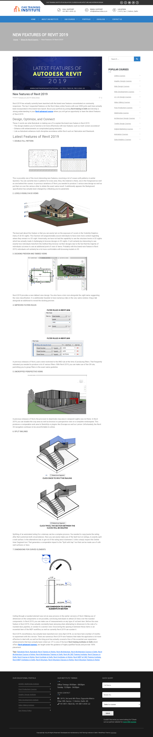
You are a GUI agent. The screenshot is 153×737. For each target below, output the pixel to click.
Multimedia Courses (121, 113)
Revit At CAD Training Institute (75, 654)
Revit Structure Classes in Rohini (61, 660)
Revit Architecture (63, 652)
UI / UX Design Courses (122, 97)
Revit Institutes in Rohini (62, 657)
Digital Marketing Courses (123, 129)
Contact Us (117, 19)
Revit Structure (41, 660)
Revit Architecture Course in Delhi (84, 652)
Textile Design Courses (122, 123)
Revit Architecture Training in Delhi (49, 654)
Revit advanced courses (27, 645)
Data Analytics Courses (122, 139)
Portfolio (86, 19)
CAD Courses (70, 19)
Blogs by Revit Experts (29, 39)
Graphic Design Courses (123, 81)
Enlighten (113, 732)
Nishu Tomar (36, 98)
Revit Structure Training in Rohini (87, 660)
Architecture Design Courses (124, 118)
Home (33, 19)
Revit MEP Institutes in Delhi (24, 660)
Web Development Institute (28, 700)
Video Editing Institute (26, 705)
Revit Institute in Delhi (44, 657)
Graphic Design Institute (27, 694)
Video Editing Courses (122, 102)
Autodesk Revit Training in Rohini (43, 652)
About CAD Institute (50, 19)
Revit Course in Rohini (26, 657)
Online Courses (119, 76)
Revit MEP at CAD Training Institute (87, 657)
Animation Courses (121, 134)
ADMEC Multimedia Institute (28, 684)
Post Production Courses (123, 108)
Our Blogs (101, 19)
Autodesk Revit (23, 652)
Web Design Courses (121, 86)
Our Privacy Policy (24, 710)
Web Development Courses (124, 92)
